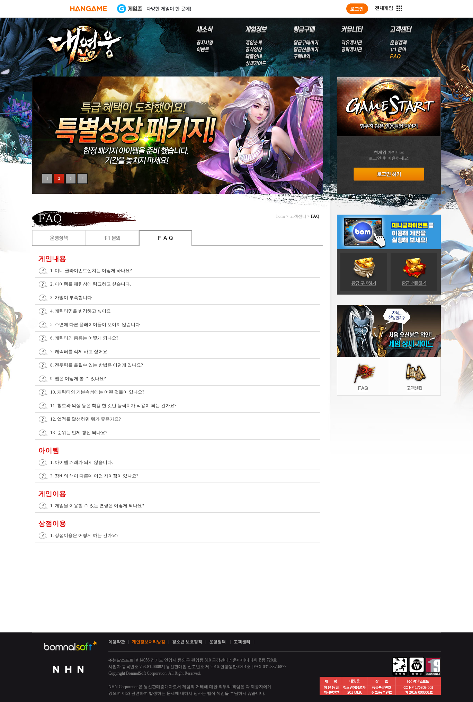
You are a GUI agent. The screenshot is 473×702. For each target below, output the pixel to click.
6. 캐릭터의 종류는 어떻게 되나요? (84, 338)
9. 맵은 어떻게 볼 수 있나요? (78, 378)
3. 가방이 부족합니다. (71, 297)
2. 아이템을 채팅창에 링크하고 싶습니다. (90, 284)
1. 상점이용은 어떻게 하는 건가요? (84, 535)
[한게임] (88, 8)
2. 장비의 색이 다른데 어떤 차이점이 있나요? (94, 475)
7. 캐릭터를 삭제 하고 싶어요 (78, 351)
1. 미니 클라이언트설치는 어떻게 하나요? (91, 270)
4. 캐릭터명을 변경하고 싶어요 (80, 311)
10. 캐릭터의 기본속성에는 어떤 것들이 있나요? (97, 392)
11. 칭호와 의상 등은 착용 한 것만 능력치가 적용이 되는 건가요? (113, 405)
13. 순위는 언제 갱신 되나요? (78, 432)
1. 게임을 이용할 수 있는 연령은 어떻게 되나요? (97, 505)
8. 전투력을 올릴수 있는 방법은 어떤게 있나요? (96, 365)
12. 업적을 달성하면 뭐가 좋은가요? (85, 419)
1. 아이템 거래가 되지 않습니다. (81, 462)
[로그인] (357, 8)
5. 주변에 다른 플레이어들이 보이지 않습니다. (95, 324)
